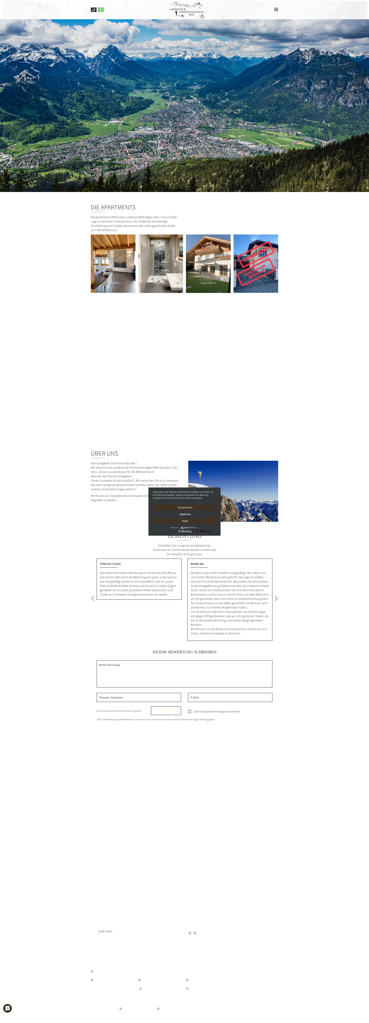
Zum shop (105, 931)
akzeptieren (216, 711)
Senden (258, 710)
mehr (185, 520)
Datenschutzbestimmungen (209, 711)
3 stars (167, 710)
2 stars (163, 710)
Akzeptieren (185, 507)
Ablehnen (185, 514)
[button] (94, 598)
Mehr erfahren (105, 517)
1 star (158, 710)
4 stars (172, 710)
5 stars (177, 710)
